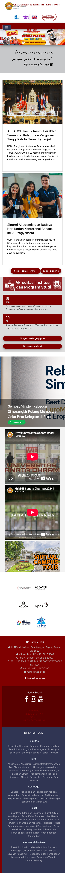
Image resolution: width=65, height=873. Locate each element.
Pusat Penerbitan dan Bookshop (26, 813)
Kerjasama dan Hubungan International (27, 770)
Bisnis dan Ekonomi (18, 746)
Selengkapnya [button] (16, 422)
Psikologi (52, 749)
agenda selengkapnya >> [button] (33, 338)
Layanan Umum (20, 773)
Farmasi (34, 746)
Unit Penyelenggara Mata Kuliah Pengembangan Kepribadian (33, 832)
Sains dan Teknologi (20, 752)
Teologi (45, 752)
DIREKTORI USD (33, 732)
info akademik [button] (52, 271)
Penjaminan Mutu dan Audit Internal (40, 795)
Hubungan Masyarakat (45, 767)
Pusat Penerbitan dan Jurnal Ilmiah (42, 819)
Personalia (35, 777)
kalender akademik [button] (33, 346)
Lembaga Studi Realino (36, 798)
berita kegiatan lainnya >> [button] (26, 271)
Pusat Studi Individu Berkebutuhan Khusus (33, 847)
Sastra (36, 752)
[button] (5, 37)
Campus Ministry (33, 860)
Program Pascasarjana (34, 749)
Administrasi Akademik (19, 764)
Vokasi (54, 752)
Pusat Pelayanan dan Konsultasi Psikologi (30, 822)
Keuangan (55, 770)
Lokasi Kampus (35, 678)
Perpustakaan (15, 798)
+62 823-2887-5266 (38, 668)
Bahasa (14, 791)
